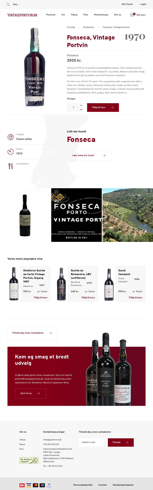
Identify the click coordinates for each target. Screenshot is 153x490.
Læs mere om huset (83, 155)
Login (143, 4)
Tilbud (74, 15)
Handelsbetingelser (123, 485)
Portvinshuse (101, 15)
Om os (117, 15)
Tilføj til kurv (98, 107)
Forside (71, 27)
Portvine (50, 15)
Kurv (21, 449)
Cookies (102, 485)
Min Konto (127, 4)
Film (85, 15)
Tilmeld (116, 442)
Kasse (22, 444)
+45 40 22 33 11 (54, 466)
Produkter (88, 27)
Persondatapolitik (83, 485)
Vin (63, 15)
